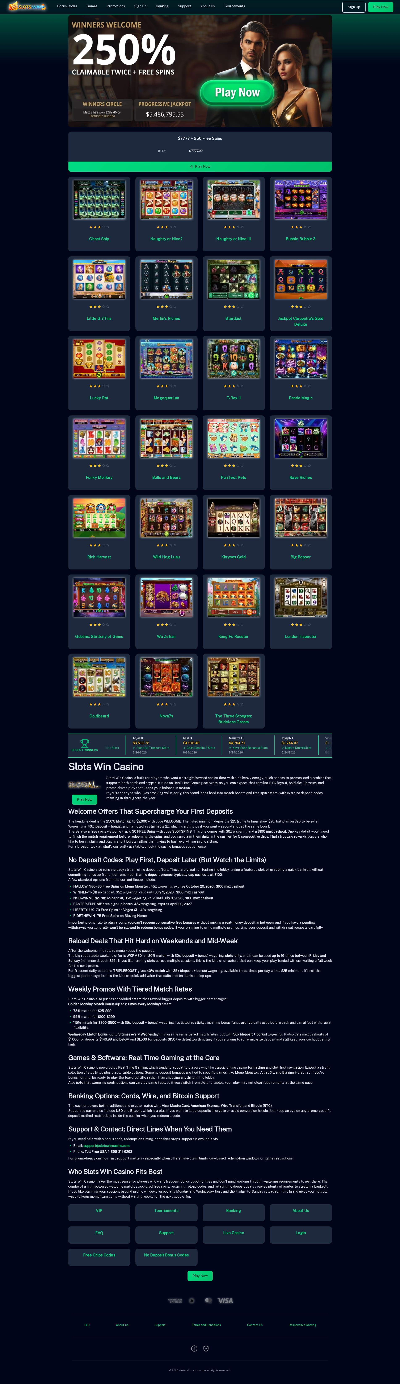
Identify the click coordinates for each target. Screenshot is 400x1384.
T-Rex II (234, 398)
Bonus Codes (67, 6)
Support (184, 6)
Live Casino (233, 1233)
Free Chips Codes (99, 1255)
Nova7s (166, 716)
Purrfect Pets (233, 477)
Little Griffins (99, 318)
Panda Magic (301, 398)
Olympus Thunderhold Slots (328, 747)
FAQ (99, 1233)
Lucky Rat (99, 398)
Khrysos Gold (233, 557)
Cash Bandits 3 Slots (181, 747)
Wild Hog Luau (166, 557)
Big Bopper (301, 557)
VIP (99, 1210)
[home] (28, 11)
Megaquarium (166, 398)
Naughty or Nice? (166, 239)
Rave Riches (301, 477)
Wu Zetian (166, 636)
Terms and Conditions (206, 1325)
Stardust (234, 318)
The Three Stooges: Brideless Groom (233, 719)
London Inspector (301, 636)
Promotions (116, 6)
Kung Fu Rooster (233, 636)
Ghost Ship (99, 239)
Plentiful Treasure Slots (133, 747)
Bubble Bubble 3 (301, 239)
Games (92, 6)
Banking (162, 6)
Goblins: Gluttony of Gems (99, 636)
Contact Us (255, 1325)
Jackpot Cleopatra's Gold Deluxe (301, 321)
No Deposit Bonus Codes (166, 1255)
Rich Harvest (99, 557)
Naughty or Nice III (233, 239)
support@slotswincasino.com (107, 1146)
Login (301, 1233)
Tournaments (234, 6)
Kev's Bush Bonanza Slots (230, 747)
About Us (207, 6)
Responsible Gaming (302, 1325)
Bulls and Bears (166, 477)
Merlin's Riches (166, 318)
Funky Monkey (99, 477)
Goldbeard (99, 716)
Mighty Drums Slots (279, 747)
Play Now (380, 7)
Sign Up (140, 6)
